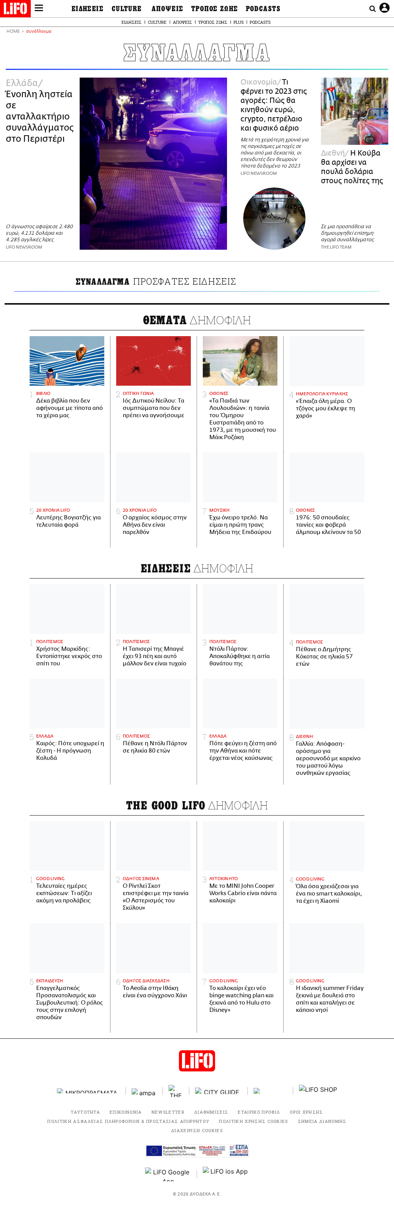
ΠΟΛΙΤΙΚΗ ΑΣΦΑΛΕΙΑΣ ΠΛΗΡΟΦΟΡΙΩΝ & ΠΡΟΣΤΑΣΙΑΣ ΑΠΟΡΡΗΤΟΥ (128, 1121)
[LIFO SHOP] (318, 1091)
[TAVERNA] (270, 1091)
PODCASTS (263, 9)
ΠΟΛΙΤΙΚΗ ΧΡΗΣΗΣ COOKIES (253, 1121)
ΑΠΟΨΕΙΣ (168, 9)
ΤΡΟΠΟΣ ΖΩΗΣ (214, 9)
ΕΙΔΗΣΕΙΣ (88, 9)
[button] (39, 8)
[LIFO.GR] (15, 10)
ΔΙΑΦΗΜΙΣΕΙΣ (211, 1111)
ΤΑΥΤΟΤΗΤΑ (85, 1111)
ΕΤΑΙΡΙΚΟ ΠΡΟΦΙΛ (259, 1111)
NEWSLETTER (168, 1111)
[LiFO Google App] (168, 1174)
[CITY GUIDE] (218, 1091)
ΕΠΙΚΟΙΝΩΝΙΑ (126, 1111)
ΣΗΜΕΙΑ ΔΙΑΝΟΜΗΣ (322, 1121)
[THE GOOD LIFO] (176, 1091)
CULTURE (127, 9)
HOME (13, 32)
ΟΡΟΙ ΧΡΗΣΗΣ (306, 1111)
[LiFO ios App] (226, 1174)
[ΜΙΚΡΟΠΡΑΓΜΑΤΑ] (88, 1090)
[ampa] (144, 1090)
